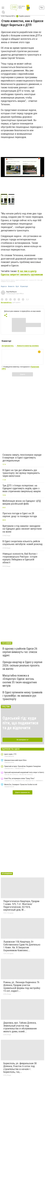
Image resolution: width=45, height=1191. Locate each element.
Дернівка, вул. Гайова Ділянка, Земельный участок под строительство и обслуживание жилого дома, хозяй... (20, 1027)
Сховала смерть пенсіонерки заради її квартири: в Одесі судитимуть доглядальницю (22, 457)
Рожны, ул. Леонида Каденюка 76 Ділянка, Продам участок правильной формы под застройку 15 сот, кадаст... (21, 986)
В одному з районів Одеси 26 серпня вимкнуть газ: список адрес (20, 652)
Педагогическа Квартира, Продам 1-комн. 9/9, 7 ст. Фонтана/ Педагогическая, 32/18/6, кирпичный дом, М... (21, 905)
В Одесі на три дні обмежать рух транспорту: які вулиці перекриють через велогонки (21, 473)
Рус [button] (41, 8)
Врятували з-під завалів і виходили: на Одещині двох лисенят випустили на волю (22, 528)
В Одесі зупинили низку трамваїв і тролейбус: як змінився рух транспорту (22, 696)
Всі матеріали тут (22, 740)
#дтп (17, 286)
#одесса (4, 286)
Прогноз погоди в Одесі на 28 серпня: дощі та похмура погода (20, 515)
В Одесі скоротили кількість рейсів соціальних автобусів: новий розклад (22, 543)
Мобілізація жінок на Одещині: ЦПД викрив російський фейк (22, 502)
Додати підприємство (22, 792)
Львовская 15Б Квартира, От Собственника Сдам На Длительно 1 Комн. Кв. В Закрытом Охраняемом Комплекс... (21, 946)
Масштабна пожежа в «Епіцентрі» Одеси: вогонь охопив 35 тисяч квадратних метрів (20, 680)
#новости (11, 286)
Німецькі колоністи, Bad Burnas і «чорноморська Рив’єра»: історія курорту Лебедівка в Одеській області (20, 558)
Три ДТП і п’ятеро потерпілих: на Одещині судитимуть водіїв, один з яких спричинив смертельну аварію (22, 488)
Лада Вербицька (11, 292)
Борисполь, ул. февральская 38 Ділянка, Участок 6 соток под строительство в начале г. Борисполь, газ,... (20, 1068)
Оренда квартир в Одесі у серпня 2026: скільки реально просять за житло (22, 665)
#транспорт (24, 286)
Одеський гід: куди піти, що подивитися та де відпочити (20, 723)
